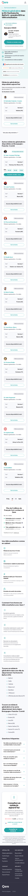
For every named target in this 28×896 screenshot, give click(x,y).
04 (16, 499)
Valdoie (10, 684)
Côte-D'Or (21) (12, 714)
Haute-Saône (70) (13, 726)
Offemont (11, 693)
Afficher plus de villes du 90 (16, 696)
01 (12, 499)
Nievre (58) (11, 723)
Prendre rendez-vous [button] (14, 174)
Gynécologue (5, 855)
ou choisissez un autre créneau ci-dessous (14, 46)
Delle (10, 681)
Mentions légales (6, 891)
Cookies (17, 878)
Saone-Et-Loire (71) (14, 729)
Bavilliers (11, 690)
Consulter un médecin (13, 830)
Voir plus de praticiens (10, 132)
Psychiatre (5, 861)
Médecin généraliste (7, 853)
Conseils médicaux (19, 862)
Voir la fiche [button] (14, 123)
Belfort (10, 678)
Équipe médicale (19, 855)
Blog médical (18, 853)
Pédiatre (4, 858)
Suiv (20, 499)
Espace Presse (5, 874)
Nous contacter (6, 872)
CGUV (14, 891)
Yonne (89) (11, 732)
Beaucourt (11, 687)
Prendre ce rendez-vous (14, 42)
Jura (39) (10, 720)
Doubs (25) (11, 717)
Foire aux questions (7, 869)
